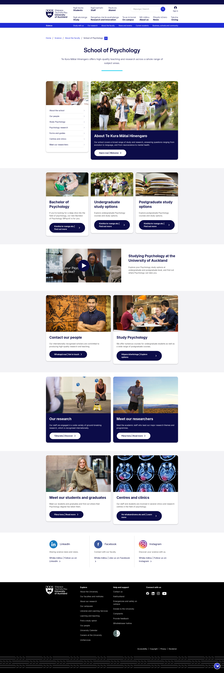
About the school (56, 110)
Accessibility (142, 649)
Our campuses (86, 606)
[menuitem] (78, 9)
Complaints (118, 613)
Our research (60, 419)
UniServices (85, 640)
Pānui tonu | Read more (132, 436)
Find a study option (88, 620)
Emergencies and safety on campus (125, 602)
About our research (88, 601)
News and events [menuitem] (125, 26)
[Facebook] (147, 593)
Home (48, 38)
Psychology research (58, 127)
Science (49, 26)
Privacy (163, 649)
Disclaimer (173, 649)
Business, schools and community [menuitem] (165, 26)
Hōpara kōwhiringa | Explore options (134, 355)
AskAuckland (118, 596)
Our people (54, 116)
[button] (175, 9)
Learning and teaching (90, 616)
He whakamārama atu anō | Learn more (136, 515)
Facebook (110, 544)
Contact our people (65, 337)
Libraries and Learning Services (94, 611)
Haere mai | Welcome (109, 153)
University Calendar (88, 630)
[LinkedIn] (153, 593)
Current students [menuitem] (142, 26)
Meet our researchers (58, 144)
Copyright (154, 649)
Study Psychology (57, 122)
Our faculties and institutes (91, 596)
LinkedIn (65, 544)
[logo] (56, 14)
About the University (89, 591)
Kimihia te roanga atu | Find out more (64, 227)
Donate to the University (123, 609)
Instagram (155, 544)
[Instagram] (158, 593)
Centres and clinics (57, 139)
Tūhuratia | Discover (63, 436)
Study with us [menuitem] (78, 26)
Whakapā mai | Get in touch (66, 354)
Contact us (117, 591)
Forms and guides (57, 133)
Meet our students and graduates (77, 497)
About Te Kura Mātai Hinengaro (120, 136)
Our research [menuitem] (93, 26)
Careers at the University (91, 635)
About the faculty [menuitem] (108, 26)
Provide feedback (121, 618)
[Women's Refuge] (116, 636)
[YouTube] (164, 593)
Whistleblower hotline (122, 623)
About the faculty (72, 38)
